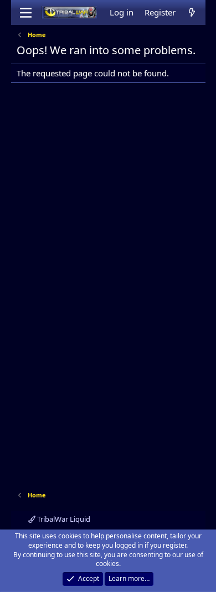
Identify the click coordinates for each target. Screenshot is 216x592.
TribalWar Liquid (62, 519)
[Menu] (26, 13)
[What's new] (192, 12)
